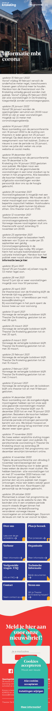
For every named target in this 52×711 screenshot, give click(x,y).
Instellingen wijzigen (31, 691)
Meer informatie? (31, 707)
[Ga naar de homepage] (9, 4)
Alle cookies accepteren (31, 682)
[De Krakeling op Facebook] (11, 671)
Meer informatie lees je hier (24, 259)
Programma (36, 4)
